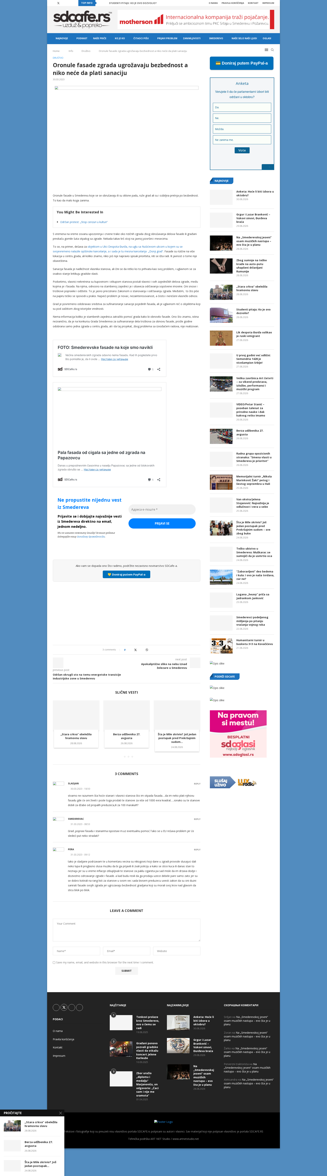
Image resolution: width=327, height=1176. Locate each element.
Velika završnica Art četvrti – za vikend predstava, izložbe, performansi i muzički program (254, 383)
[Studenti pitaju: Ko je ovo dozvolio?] (221, 315)
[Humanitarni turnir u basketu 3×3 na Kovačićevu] (221, 646)
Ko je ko (120, 38)
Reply (197, 784)
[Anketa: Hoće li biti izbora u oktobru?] (221, 197)
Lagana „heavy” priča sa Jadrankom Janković (252, 596)
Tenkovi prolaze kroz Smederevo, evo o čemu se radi (147, 1022)
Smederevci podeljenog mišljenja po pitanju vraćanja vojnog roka (252, 620)
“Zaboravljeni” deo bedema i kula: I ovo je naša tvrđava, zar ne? (255, 575)
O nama (213, 3)
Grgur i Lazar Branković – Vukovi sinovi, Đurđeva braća (253, 218)
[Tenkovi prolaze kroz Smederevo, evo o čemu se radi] (121, 1022)
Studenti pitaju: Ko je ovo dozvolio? (132, 3)
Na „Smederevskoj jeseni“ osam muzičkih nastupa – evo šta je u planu (254, 241)
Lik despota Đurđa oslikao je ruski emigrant (254, 334)
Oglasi (267, 38)
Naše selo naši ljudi (244, 38)
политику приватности (91, 536)
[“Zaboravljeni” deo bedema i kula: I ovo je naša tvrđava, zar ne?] (221, 577)
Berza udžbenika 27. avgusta (126, 736)
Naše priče (99, 38)
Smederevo (216, 38)
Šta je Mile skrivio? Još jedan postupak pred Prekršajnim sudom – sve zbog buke (253, 527)
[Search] (272, 49)
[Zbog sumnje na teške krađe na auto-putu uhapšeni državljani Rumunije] (221, 266)
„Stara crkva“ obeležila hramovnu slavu (76, 736)
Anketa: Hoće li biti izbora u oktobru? (255, 193)
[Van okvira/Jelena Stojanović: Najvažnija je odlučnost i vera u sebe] (221, 505)
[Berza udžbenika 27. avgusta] (126, 715)
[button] (100, 3)
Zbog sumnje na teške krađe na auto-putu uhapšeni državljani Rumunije (251, 265)
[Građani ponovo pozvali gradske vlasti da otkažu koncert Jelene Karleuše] (121, 1049)
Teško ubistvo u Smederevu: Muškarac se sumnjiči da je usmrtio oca (254, 552)
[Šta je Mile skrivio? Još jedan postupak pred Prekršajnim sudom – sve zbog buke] (177, 715)
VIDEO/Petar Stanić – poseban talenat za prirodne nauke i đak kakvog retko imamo (250, 409)
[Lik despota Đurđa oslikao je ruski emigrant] (221, 338)
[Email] (72, 3)
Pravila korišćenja (233, 3)
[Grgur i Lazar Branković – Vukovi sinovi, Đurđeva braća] (221, 220)
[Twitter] (58, 3)
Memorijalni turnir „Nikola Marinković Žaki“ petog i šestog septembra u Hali (254, 480)
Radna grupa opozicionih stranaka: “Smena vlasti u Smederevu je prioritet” (254, 457)
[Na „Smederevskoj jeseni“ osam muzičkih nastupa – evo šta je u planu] (221, 243)
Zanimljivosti (192, 38)
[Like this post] (127, 650)
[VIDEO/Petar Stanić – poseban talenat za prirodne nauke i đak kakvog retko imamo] (221, 410)
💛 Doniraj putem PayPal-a (126, 574)
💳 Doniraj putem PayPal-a (242, 63)
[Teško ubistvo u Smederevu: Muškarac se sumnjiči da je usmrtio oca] (221, 554)
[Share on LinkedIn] (139, 650)
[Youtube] (67, 3)
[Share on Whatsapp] (143, 650)
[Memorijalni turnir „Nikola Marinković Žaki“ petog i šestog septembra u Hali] (221, 482)
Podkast (81, 38)
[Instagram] (63, 3)
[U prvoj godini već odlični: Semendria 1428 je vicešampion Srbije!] (221, 361)
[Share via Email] (151, 650)
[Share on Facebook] (132, 650)
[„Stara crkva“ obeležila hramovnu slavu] (76, 715)
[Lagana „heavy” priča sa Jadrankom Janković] (221, 600)
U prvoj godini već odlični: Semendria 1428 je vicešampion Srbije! (253, 358)
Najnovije (62, 38)
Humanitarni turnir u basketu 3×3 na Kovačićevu (254, 642)
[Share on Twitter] (135, 650)
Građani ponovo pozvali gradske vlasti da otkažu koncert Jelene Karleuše (147, 1050)
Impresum (268, 3)
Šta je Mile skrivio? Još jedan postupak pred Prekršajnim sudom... (177, 738)
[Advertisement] (126, 612)
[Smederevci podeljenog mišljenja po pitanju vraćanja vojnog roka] (221, 623)
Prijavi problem (167, 38)
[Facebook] (54, 3)
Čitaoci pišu (141, 38)
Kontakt (253, 3)
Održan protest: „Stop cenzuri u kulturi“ (84, 222)
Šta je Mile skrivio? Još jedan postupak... (40, 1164)
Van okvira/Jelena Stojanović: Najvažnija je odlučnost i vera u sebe (252, 503)
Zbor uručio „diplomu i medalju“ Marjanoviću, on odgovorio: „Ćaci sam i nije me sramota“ (147, 1084)
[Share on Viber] (147, 650)
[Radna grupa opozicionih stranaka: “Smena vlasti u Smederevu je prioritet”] (221, 459)
